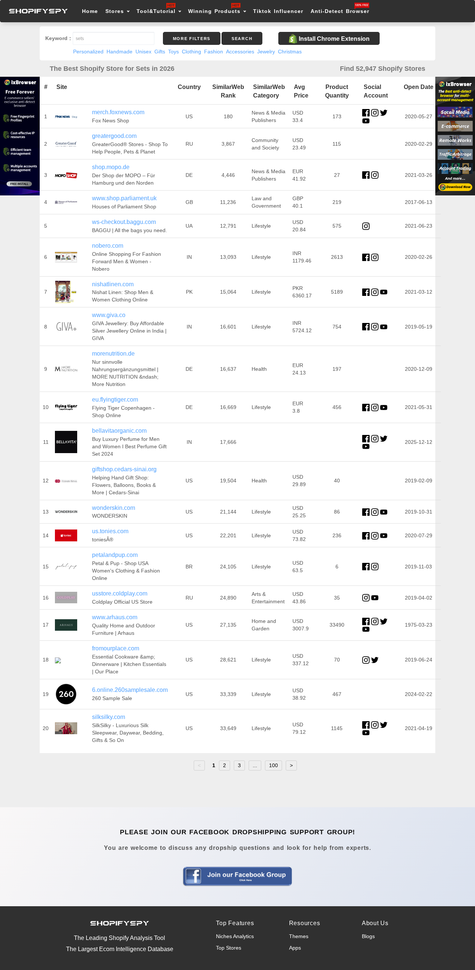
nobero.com (107, 245)
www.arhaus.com (114, 617)
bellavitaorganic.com (119, 431)
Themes (298, 936)
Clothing (191, 52)
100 (273, 765)
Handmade (119, 52)
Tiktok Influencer (278, 11)
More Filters (191, 38)
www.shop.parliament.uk (124, 198)
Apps (295, 948)
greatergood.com (114, 136)
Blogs (368, 936)
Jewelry (266, 52)
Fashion (213, 52)
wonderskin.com (113, 508)
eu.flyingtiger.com (115, 399)
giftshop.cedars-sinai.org (124, 469)
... (255, 765)
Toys (173, 52)
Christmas (290, 52)
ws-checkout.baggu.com (124, 222)
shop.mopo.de (111, 167)
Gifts (159, 52)
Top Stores (228, 948)
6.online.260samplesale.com (130, 690)
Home (90, 11)
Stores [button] (116, 11)
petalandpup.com (115, 555)
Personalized (88, 52)
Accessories (240, 52)
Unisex (143, 52)
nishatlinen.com (113, 284)
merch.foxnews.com (118, 112)
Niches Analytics (235, 936)
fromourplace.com (115, 648)
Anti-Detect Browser (340, 11)
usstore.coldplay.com (119, 593)
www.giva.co (108, 315)
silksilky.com (108, 717)
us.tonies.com (110, 531)
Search (242, 38)
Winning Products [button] (214, 11)
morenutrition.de (113, 353)
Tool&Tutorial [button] (156, 11)
